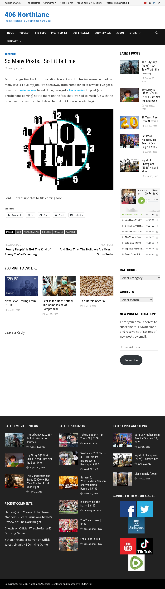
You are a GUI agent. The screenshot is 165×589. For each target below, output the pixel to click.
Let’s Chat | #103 (90, 539)
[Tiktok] (158, 2)
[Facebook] (141, 2)
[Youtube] (145, 2)
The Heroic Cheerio (92, 301)
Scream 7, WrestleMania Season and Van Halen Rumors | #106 (93, 483)
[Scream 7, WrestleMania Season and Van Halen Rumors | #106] (68, 478)
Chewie (9, 528)
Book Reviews (103, 32)
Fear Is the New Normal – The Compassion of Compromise (59, 305)
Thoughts (10, 54)
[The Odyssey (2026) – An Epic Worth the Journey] (129, 63)
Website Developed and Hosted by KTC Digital (66, 583)
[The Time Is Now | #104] (68, 521)
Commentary (49, 2)
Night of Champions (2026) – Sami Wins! (150, 165)
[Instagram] (155, 2)
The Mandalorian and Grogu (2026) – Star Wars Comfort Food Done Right (38, 481)
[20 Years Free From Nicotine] (129, 118)
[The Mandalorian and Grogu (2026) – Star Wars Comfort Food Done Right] (14, 476)
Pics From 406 (66, 2)
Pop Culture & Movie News (89, 2)
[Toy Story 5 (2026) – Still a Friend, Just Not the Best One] (129, 90)
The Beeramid (33, 2)
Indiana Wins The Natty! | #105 (90, 503)
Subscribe (131, 360)
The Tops (40, 32)
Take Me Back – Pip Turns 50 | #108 (91, 436)
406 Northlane (27, 14)
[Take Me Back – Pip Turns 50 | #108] (68, 435)
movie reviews (26, 90)
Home (10, 32)
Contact (12, 40)
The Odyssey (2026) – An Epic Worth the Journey (150, 67)
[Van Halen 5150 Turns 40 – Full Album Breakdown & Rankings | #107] (68, 454)
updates (58, 231)
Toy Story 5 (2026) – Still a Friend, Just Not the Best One (151, 95)
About (120, 32)
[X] (150, 2)
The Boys (46, 231)
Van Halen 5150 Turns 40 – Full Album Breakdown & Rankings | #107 (93, 459)
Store (133, 32)
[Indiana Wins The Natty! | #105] (68, 502)
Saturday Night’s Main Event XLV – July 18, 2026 (149, 141)
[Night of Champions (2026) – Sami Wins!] (129, 161)
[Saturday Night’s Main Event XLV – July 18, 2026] (129, 137)
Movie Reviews (81, 32)
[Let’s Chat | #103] (68, 540)
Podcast (24, 32)
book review (77, 90)
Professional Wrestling (117, 2)
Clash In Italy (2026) (146, 473)
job (19, 231)
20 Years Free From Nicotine (150, 119)
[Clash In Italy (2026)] (122, 474)
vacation (71, 231)
